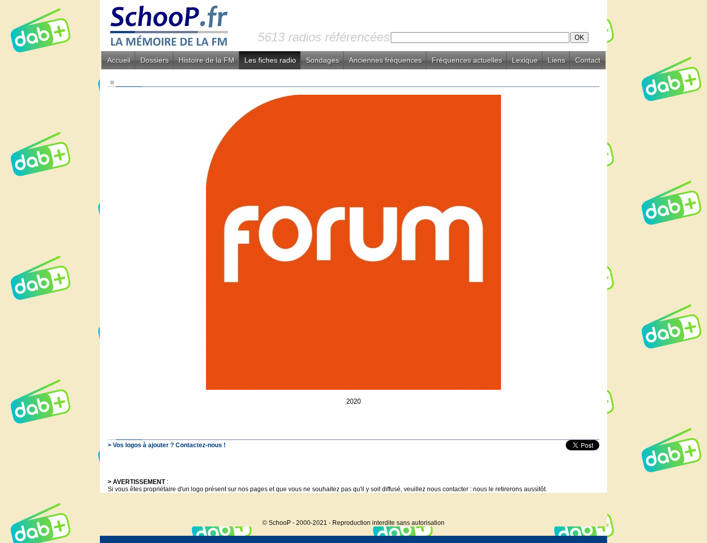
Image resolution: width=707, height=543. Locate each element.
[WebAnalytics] (586, 507)
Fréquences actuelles (467, 60)
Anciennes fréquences (385, 60)
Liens (556, 60)
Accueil (118, 60)
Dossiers (154, 60)
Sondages (322, 60)
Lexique (525, 60)
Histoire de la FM (206, 60)
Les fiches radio (270, 60)
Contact (587, 60)
